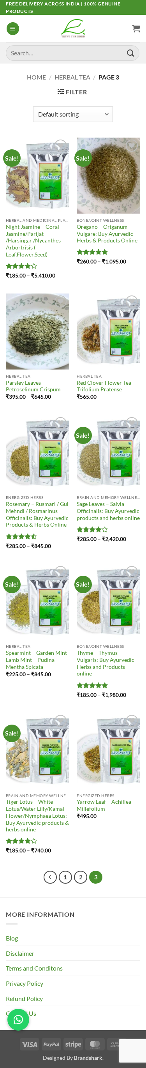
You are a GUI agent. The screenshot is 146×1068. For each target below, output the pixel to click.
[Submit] (131, 52)
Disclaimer (20, 953)
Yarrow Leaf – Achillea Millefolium (104, 805)
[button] (13, 28)
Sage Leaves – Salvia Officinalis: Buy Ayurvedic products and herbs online (108, 511)
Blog (12, 938)
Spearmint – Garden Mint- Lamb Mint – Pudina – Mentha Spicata (37, 660)
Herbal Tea (72, 77)
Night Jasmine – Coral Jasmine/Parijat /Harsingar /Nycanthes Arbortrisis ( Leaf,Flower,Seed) (33, 241)
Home (36, 77)
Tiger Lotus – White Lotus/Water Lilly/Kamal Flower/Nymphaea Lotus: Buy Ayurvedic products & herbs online (37, 816)
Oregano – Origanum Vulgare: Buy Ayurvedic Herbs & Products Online (107, 234)
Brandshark (88, 1057)
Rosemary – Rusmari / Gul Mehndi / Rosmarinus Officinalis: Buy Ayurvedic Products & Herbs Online (37, 514)
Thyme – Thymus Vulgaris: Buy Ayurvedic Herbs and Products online (105, 663)
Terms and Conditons (34, 968)
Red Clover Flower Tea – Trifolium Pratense (106, 386)
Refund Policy (24, 998)
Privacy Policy (24, 983)
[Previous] (50, 877)
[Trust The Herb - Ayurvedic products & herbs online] (73, 28)
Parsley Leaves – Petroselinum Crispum (33, 386)
